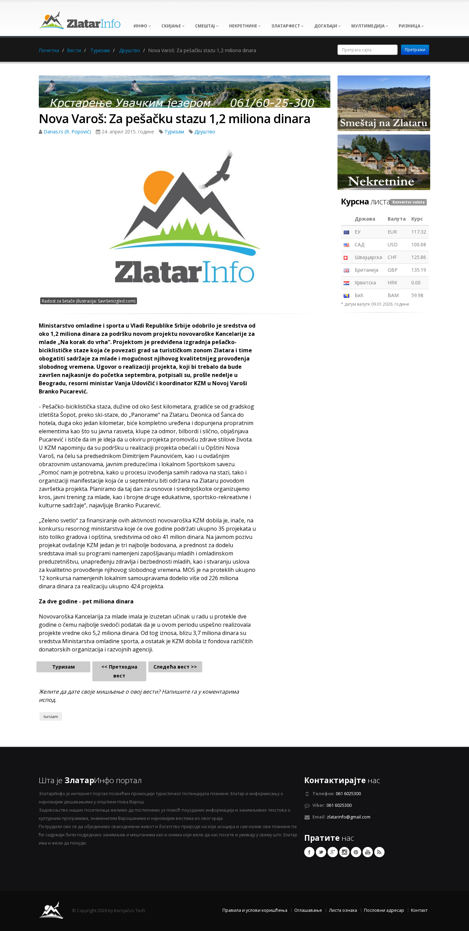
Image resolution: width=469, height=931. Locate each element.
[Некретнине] (384, 161)
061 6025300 (348, 794)
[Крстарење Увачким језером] (185, 94)
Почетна (49, 50)
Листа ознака (343, 910)
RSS (379, 852)
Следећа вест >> (175, 666)
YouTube (368, 852)
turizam (51, 716)
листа (365, 201)
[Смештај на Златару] (384, 102)
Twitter (321, 852)
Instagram (344, 852)
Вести (74, 50)
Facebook (309, 852)
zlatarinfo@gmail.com (348, 817)
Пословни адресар (384, 910)
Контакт (419, 910)
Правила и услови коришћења (254, 910)
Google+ (333, 852)
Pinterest (356, 852)
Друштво (129, 50)
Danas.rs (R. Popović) (68, 131)
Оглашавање (308, 910)
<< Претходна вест (119, 671)
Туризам (100, 50)
